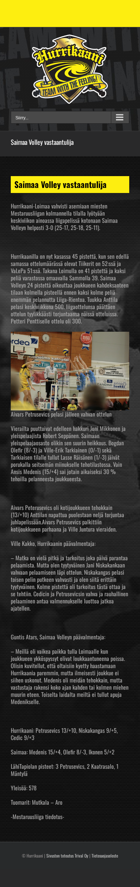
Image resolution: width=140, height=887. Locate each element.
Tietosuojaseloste (105, 855)
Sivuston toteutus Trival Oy (67, 855)
